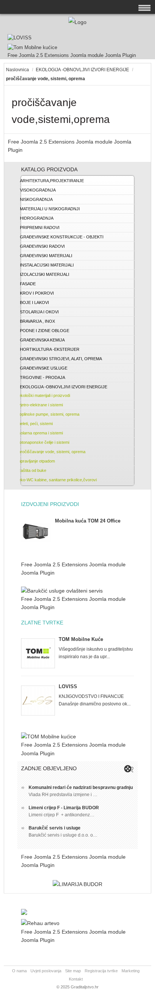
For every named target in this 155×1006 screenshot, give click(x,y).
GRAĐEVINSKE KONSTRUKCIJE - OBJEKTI (61, 237)
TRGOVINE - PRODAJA (42, 377)
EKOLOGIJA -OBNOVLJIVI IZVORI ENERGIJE (82, 69)
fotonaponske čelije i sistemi (43, 442)
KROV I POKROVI (37, 293)
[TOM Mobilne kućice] (48, 737)
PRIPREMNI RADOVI (39, 227)
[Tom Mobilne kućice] (32, 47)
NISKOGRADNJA (36, 199)
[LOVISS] (20, 37)
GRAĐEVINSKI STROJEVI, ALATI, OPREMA (61, 358)
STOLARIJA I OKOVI (39, 312)
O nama (19, 971)
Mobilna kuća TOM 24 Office (87, 521)
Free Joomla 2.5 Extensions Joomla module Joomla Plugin (72, 55)
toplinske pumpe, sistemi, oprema (48, 414)
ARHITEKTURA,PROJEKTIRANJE (52, 180)
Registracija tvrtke (101, 971)
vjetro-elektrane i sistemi (40, 405)
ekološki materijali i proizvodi (44, 395)
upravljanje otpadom (36, 461)
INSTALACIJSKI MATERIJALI (47, 265)
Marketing (131, 971)
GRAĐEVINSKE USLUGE (43, 368)
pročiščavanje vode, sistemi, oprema (51, 451)
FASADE (28, 283)
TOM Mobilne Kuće (81, 639)
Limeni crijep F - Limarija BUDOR (64, 807)
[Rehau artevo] (40, 923)
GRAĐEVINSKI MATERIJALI (46, 255)
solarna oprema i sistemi (40, 433)
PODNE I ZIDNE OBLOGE (44, 330)
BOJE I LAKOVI (34, 302)
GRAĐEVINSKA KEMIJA (42, 340)
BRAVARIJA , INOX (37, 321)
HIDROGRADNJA (36, 218)
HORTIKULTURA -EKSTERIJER (49, 349)
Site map (73, 971)
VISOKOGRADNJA (38, 190)
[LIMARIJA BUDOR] (77, 884)
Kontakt (76, 979)
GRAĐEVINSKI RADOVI (42, 246)
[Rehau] (24, 913)
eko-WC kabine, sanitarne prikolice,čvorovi (57, 480)
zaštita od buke (32, 470)
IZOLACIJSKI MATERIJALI (44, 274)
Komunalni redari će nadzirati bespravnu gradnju (81, 787)
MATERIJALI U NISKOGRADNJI (50, 209)
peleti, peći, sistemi (35, 423)
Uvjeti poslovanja (45, 971)
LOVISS (68, 686)
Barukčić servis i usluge (55, 828)
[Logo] (77, 22)
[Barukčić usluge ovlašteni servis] (62, 591)
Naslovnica (17, 69)
